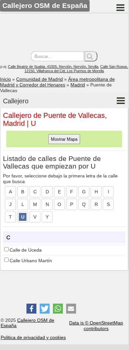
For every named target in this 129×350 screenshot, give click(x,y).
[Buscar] (91, 56)
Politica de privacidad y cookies (33, 337)
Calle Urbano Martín (31, 260)
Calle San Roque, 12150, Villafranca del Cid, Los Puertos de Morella (76, 69)
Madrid (77, 84)
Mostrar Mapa (64, 139)
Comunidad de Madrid (39, 79)
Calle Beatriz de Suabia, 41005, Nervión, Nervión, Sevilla (53, 67)
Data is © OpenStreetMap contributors (96, 325)
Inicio (5, 79)
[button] (31, 309)
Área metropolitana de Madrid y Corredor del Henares (57, 81)
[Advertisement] (64, 33)
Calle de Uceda (26, 250)
